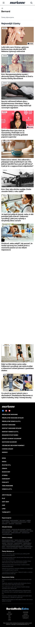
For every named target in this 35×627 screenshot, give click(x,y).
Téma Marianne (7, 485)
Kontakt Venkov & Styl (10, 431)
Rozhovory (6, 472)
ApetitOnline (6, 495)
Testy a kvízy (22, 520)
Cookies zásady (7, 449)
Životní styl (6, 465)
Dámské (26, 614)
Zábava (4, 468)
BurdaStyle (25, 616)
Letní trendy (11, 523)
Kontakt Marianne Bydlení (11, 428)
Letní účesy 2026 (25, 532)
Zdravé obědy (18, 523)
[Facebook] (3, 411)
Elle (3, 498)
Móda (4, 458)
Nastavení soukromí (9, 442)
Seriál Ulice (15, 530)
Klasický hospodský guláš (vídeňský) (14, 546)
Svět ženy (5, 502)
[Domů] (17, 2)
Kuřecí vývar (10, 543)
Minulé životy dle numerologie (18, 529)
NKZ (9, 616)
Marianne (25, 612)
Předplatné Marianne (10, 414)
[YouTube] (9, 411)
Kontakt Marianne (8, 425)
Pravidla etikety (5, 520)
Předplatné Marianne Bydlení (13, 418)
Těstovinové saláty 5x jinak (25, 548)
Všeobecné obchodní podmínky (13, 445)
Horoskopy (6, 479)
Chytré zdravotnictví (23, 530)
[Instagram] (6, 411)
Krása (4, 461)
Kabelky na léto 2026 (15, 532)
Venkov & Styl (7, 489)
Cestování (7, 521)
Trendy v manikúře (6, 529)
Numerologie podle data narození (18, 521)
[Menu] (3, 2)
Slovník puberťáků (14, 520)
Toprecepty (6, 512)
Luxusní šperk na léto (7, 534)
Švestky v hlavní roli (19, 540)
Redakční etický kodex (10, 435)
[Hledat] (31, 2)
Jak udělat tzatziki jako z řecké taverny (11, 544)
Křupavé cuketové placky (7, 540)
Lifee (3, 508)
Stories (4, 475)
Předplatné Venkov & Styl (11, 421)
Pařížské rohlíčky (27, 543)
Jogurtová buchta (18, 543)
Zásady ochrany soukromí (11, 438)
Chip (3, 505)
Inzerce (5, 452)
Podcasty (5, 482)
